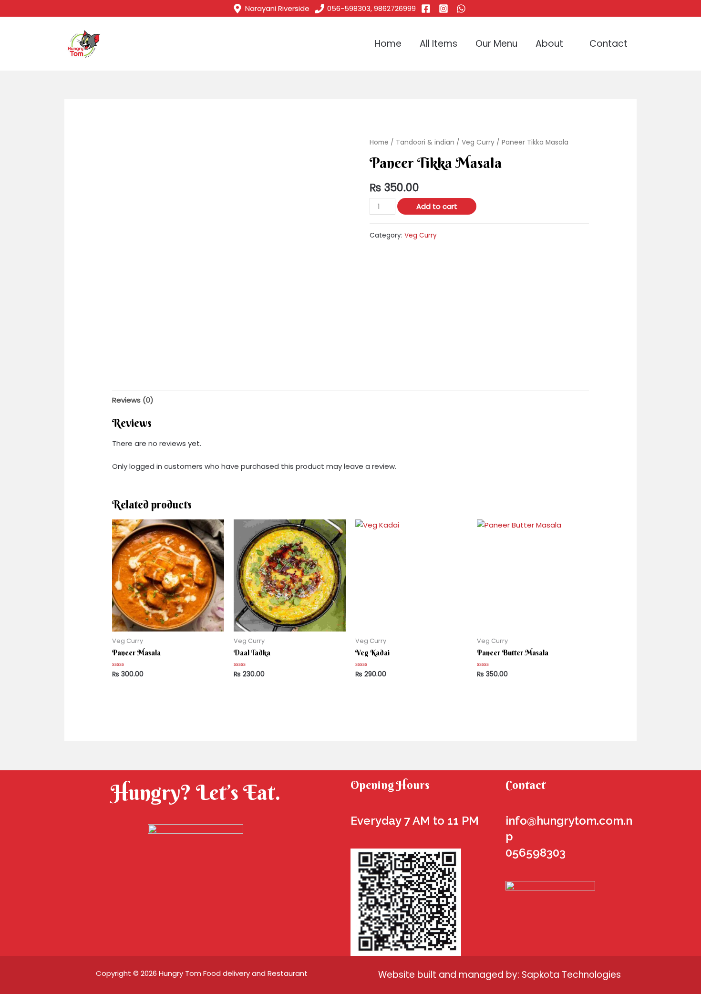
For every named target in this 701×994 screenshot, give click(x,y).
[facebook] (427, 8)
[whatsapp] (462, 8)
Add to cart (436, 206)
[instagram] (445, 8)
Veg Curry (478, 142)
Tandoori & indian (425, 142)
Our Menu (496, 43)
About (549, 43)
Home (388, 43)
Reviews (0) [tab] (133, 400)
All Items (438, 43)
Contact (608, 43)
